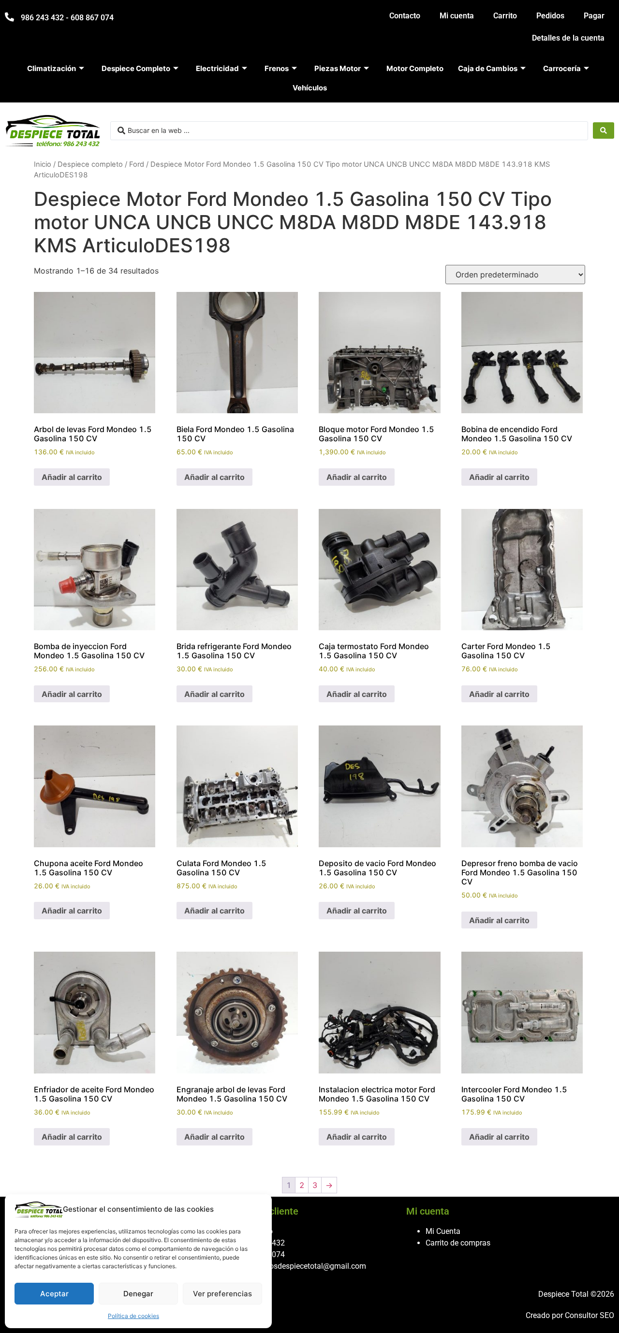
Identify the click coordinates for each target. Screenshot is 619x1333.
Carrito (505, 15)
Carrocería (562, 68)
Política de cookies (133, 1315)
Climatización (51, 68)
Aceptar (54, 1293)
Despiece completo (90, 164)
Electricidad (217, 68)
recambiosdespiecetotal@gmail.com (304, 1266)
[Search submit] (603, 130)
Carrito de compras (458, 1242)
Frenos (277, 68)
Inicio (42, 164)
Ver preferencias (222, 1293)
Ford (136, 164)
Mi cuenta (457, 15)
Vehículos (310, 87)
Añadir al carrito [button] (72, 477)
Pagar (594, 15)
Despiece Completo (136, 68)
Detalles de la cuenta (568, 38)
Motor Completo (414, 68)
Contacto (404, 15)
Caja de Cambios (487, 68)
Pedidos (550, 15)
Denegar (138, 1293)
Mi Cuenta (443, 1231)
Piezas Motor (337, 68)
